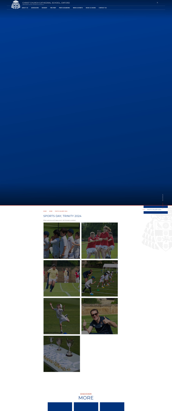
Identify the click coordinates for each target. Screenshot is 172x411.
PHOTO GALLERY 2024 (61, 211)
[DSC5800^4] (99, 278)
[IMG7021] (99, 241)
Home (45, 211)
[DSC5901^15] (62, 278)
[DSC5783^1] (99, 316)
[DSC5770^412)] (62, 354)
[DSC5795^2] (62, 316)
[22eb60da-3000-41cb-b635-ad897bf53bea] (62, 241)
